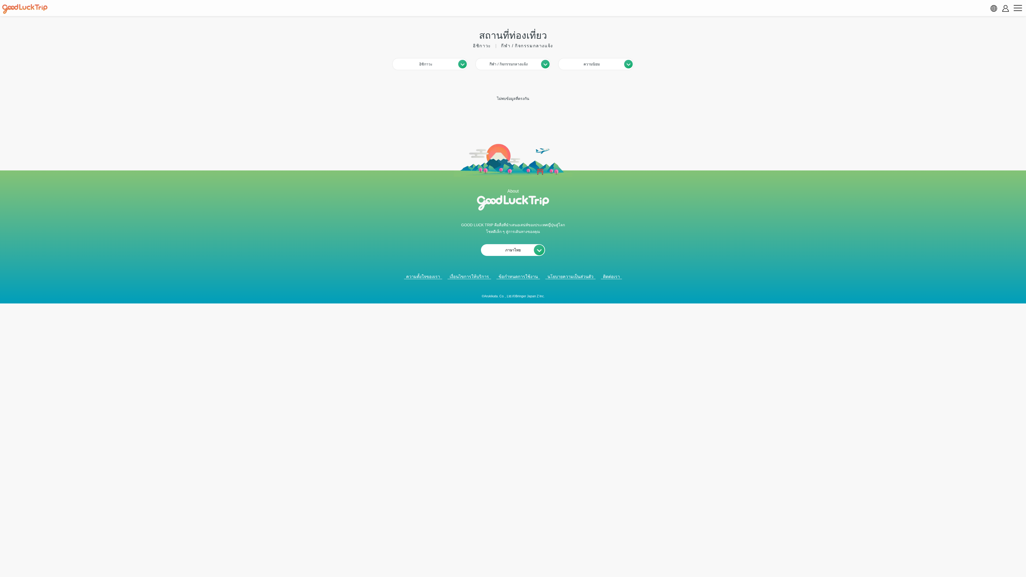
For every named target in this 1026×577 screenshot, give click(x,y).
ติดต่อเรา (611, 276)
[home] (25, 9)
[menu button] (1018, 8)
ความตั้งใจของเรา (423, 276)
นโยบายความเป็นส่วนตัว (570, 276)
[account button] (1005, 8)
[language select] (994, 8)
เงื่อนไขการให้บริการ (469, 276)
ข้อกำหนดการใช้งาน (518, 276)
